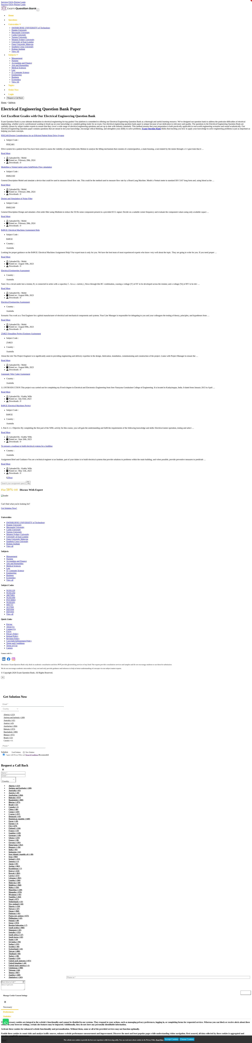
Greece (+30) (14, 840)
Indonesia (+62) (15, 852)
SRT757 (9, 605)
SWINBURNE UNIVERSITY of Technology (31, 28)
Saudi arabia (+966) (17, 928)
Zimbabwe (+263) (16, 977)
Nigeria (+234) (14, 906)
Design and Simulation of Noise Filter (16, 198)
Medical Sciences (19, 68)
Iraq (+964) (13, 857)
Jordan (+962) (14, 866)
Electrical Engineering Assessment (15, 270)
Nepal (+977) (14, 899)
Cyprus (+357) (14, 814)
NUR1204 (10, 593)
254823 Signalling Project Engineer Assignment (21, 334)
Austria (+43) (9, 723)
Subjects (12, 55)
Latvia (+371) (14, 876)
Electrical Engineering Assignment (15, 302)
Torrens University (19, 37)
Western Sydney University (23, 39)
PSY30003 (10, 600)
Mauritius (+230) (15, 890)
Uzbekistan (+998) (16, 968)
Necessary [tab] (7, 1007)
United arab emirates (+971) (20, 961)
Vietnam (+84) (14, 970)
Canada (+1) (8, 741)
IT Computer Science (20, 72)
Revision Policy (12, 638)
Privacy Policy (12, 634)
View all (9, 546)
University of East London (23, 42)
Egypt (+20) (13, 821)
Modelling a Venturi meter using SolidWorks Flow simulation (26, 167)
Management (17, 58)
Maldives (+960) (15, 885)
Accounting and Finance (22, 63)
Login (22, 2)
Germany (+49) (15, 835)
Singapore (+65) (15, 930)
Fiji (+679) (13, 826)
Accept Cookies (171, 1039)
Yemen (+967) (14, 973)
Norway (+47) (14, 909)
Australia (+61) (9, 720)
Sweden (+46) (14, 947)
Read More (5, 153)
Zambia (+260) (14, 975)
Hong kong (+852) (16, 845)
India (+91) (13, 850)
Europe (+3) (13, 824)
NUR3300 (10, 597)
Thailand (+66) (15, 954)
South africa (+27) (16, 935)
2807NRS (10, 595)
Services (4, 2)
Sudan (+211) (14, 944)
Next (10, 478)
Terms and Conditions (15, 643)
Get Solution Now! (9, 508)
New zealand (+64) (16, 904)
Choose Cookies (187, 1039)
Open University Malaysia (22, 44)
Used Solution (16, 752)
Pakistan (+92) (14, 914)
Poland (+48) (14, 921)
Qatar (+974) (14, 923)
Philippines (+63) (15, 918)
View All (15, 51)
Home (11, 15)
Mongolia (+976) (15, 892)
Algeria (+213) (9, 715)
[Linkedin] (3, 661)
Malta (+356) (14, 888)
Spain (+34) (13, 940)
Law (13, 70)
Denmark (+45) (15, 817)
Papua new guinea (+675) (19, 916)
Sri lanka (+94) (15, 942)
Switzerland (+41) (16, 949)
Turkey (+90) (14, 956)
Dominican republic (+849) (19, 819)
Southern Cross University (22, 47)
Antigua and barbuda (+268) (14, 717)
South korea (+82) (16, 937)
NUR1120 (10, 590)
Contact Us (11, 629)
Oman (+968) (14, 911)
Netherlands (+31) (16, 902)
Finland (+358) (15, 828)
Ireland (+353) (14, 859)
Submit (8, 760)
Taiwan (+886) (14, 951)
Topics (11, 85)
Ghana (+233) (14, 838)
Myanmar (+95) (15, 895)
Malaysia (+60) (14, 883)
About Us (10, 627)
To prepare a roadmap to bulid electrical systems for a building (26, 446)
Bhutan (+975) (9, 735)
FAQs (11, 2)
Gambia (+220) (15, 833)
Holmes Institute (18, 49)
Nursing (15, 61)
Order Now (13, 90)
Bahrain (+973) (9, 729)
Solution (4, 752)
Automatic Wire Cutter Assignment (15, 374)
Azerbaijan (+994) (10, 726)
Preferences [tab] (8, 1012)
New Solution (30, 752)
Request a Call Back (15, 98)
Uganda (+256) (14, 958)
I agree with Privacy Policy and (27, 755)
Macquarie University (21, 32)
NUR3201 (10, 602)
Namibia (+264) (15, 897)
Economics (16, 79)
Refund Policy (12, 636)
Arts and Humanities (20, 65)
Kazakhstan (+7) (15, 869)
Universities (13, 24)
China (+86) (13, 809)
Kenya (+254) (14, 871)
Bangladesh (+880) (11, 732)
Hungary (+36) (14, 847)
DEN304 (10, 609)
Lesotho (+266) (14, 880)
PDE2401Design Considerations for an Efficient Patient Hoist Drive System (32, 135)
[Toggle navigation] (38, 9)
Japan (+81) (13, 864)
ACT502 (10, 607)
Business (15, 77)
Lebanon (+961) (15, 878)
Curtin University (19, 35)
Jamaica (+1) (14, 861)
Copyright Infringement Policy (19, 641)
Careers (9, 648)
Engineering (17, 75)
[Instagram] (13, 661)
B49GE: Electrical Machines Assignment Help (20, 230)
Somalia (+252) (15, 932)
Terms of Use (11, 646)
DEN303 (10, 612)
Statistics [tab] (7, 1016)
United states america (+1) (19, 966)
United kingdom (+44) (17, 963)
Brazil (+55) (8, 738)
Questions (12, 20)
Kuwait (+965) (14, 873)
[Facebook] (8, 661)
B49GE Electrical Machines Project (16, 406)
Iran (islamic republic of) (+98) (21, 854)
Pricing (17, 2)
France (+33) (14, 831)
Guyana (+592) (15, 843)
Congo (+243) (14, 812)
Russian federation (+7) (18, 925)
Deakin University (19, 30)
